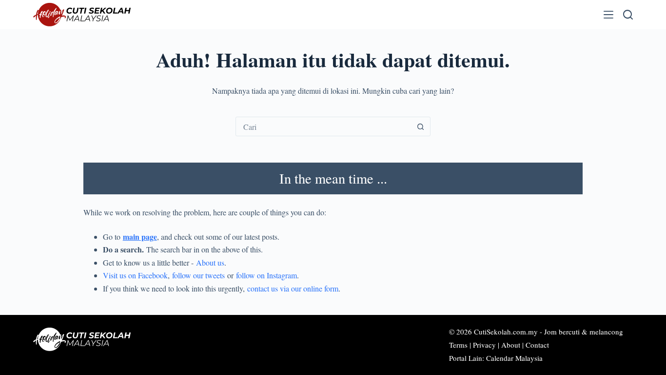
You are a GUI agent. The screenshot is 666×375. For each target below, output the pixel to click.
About (510, 345)
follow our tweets (198, 275)
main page (140, 236)
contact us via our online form (292, 288)
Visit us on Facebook (135, 275)
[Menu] (608, 15)
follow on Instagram (266, 275)
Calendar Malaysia (514, 358)
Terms (458, 345)
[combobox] (323, 126)
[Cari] (628, 15)
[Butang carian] (420, 126)
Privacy (484, 345)
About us (210, 262)
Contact (537, 345)
